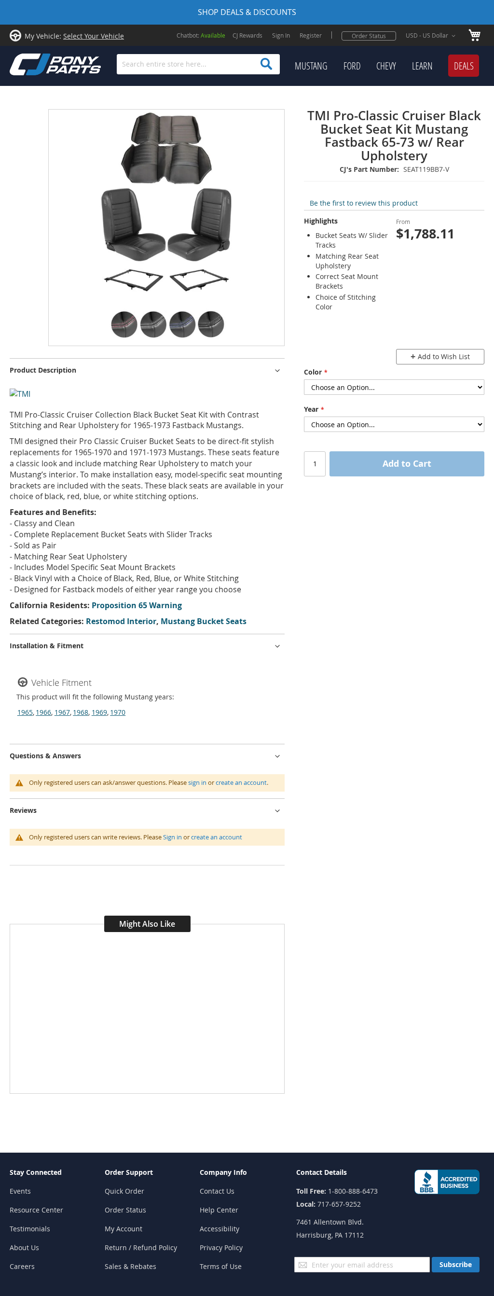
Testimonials (30, 1228)
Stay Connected (36, 1172)
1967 (62, 712)
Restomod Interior (121, 621)
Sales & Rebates (130, 1266)
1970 (117, 712)
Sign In (281, 35)
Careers (22, 1266)
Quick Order (124, 1191)
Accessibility (219, 1228)
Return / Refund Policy (141, 1247)
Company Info (223, 1172)
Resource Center (36, 1209)
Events (20, 1191)
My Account (123, 1228)
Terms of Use (221, 1266)
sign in (197, 782)
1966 (43, 712)
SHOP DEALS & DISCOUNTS (247, 12)
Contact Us (217, 1191)
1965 (25, 712)
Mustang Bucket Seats (204, 621)
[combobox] (198, 64)
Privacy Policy (221, 1247)
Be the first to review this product (364, 203)
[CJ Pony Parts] (34, 63)
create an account (241, 782)
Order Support (129, 1172)
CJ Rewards (247, 35)
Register (311, 35)
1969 (99, 712)
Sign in (172, 837)
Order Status (369, 36)
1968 (80, 712)
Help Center (219, 1209)
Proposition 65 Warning (137, 605)
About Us (24, 1247)
